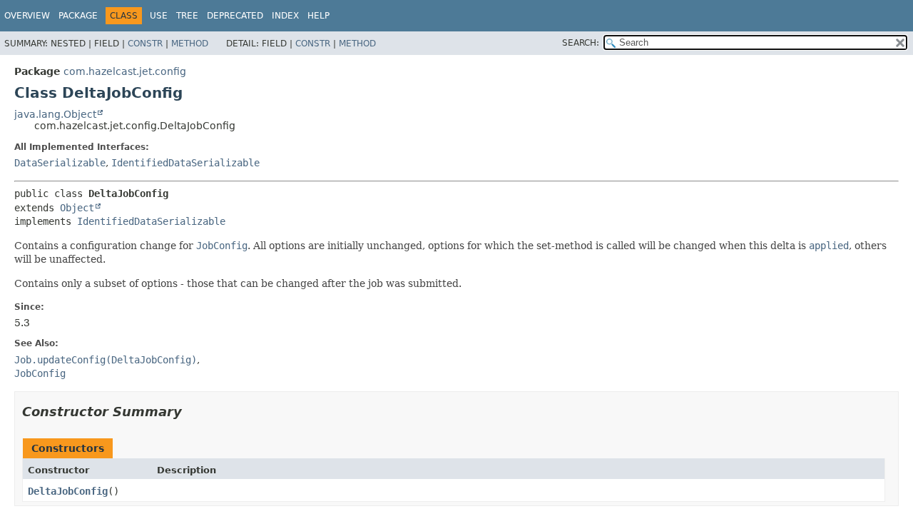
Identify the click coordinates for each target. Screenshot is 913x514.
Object (77, 207)
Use (159, 16)
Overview (27, 16)
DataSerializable (60, 162)
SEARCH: (580, 43)
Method (189, 44)
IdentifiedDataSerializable (185, 162)
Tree (187, 16)
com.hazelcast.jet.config (124, 71)
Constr (145, 44)
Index (285, 16)
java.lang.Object (55, 114)
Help (318, 16)
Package (78, 16)
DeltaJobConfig (68, 491)
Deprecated (235, 16)
